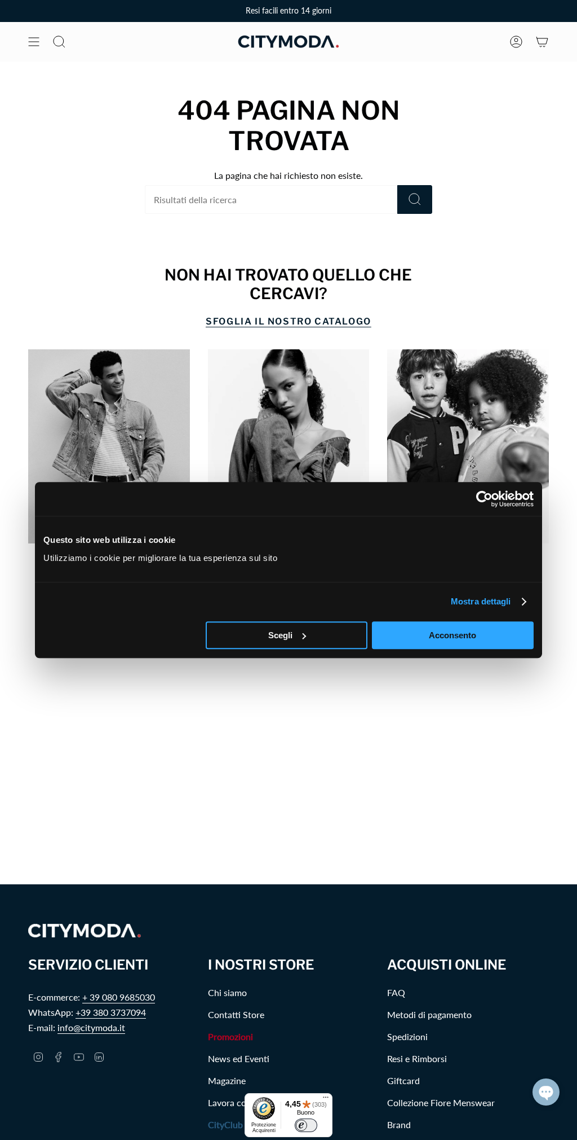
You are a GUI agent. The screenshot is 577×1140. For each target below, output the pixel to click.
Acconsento (452, 635)
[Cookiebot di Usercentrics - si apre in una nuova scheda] (484, 498)
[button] (546, 1092)
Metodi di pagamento (429, 1014)
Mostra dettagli (481, 601)
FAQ (396, 992)
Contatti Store (236, 1014)
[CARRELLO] (542, 42)
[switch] (306, 1125)
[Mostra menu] (34, 42)
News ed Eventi (238, 1058)
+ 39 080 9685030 (118, 997)
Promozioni (230, 1036)
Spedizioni (407, 1036)
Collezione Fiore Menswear (441, 1102)
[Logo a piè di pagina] (84, 931)
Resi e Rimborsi (417, 1058)
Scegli (280, 635)
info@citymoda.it (91, 1027)
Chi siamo (227, 992)
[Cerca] (414, 199)
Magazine (227, 1080)
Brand (399, 1124)
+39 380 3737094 (111, 1012)
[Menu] (325, 1100)
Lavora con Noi (238, 1102)
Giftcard (403, 1080)
